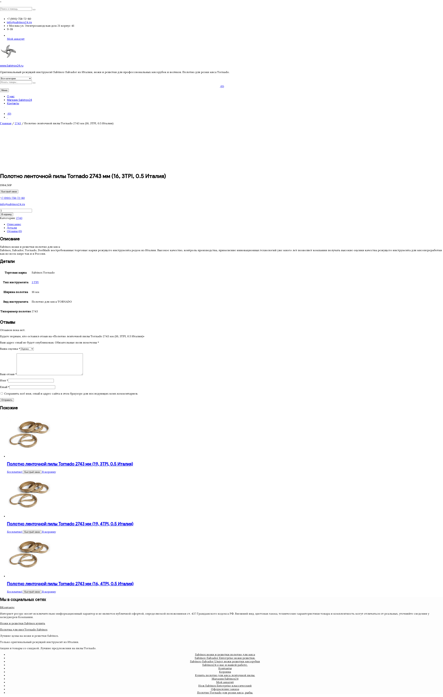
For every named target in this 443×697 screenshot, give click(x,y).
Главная (5, 123)
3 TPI (35, 282)
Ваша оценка (10, 348)
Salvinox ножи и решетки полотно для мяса (225, 654)
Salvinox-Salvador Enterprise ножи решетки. (225, 658)
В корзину (6, 214)
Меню (4, 90)
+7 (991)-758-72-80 (13, 198)
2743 (18, 123)
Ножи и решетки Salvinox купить (22, 623)
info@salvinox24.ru (12, 204)
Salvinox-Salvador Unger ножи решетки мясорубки (225, 661)
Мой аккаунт (16, 39)
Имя (4, 380)
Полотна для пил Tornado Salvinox (23, 629)
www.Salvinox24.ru (11, 66)
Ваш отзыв (8, 374)
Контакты (13, 103)
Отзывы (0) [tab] (14, 231)
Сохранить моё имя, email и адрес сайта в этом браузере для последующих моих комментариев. (71, 393)
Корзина (225, 671)
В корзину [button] (49, 471)
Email (4, 387)
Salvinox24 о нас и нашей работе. (225, 665)
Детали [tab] (12, 227)
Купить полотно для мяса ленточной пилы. (225, 675)
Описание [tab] (14, 224)
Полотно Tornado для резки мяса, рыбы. (225, 692)
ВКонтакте (7, 607)
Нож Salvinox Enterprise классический (225, 685)
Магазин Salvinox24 (19, 100)
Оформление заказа (225, 689)
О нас (11, 96)
